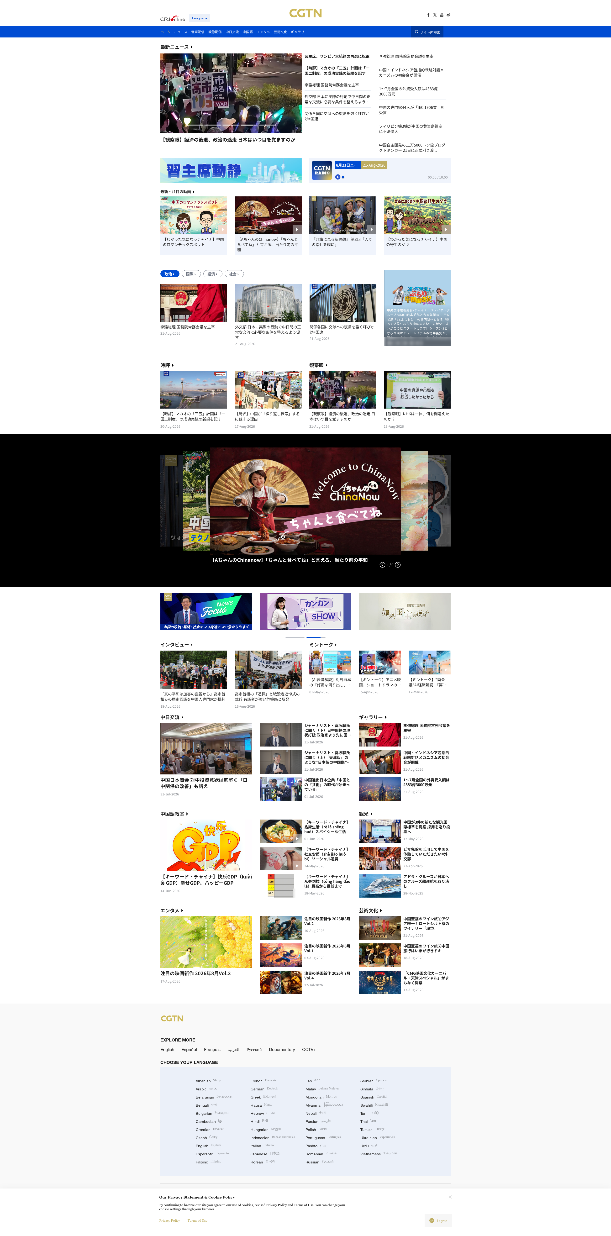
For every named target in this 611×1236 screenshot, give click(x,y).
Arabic (207, 1089)
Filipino (208, 1162)
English (167, 1049)
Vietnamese (379, 1154)
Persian (318, 1121)
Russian (320, 1162)
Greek (263, 1097)
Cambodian (209, 1121)
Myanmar (324, 1105)
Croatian (210, 1129)
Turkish (372, 1129)
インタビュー (174, 644)
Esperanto (212, 1154)
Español (189, 1049)
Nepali (316, 1113)
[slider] (343, 177)
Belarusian (214, 1097)
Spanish (373, 1097)
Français (212, 1049)
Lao (313, 1080)
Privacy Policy (169, 1220)
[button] (194, 125)
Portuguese (323, 1137)
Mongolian (321, 1097)
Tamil (369, 1113)
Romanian (321, 1154)
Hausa (261, 1105)
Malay (322, 1089)
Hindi (259, 1121)
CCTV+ (309, 1049)
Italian (262, 1145)
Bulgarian (212, 1113)
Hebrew (263, 1113)
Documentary (282, 1049)
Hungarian (266, 1129)
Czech (206, 1137)
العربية (233, 1049)
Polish (316, 1129)
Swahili (374, 1105)
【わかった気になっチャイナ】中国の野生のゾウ (416, 242)
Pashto (316, 1145)
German (264, 1089)
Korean (263, 1162)
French (263, 1080)
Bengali (206, 1105)
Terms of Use (197, 1220)
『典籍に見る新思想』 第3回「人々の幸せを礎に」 (342, 242)
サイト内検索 (430, 32)
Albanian (208, 1080)
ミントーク (321, 644)
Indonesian (273, 1137)
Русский (254, 1049)
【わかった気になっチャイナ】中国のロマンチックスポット (193, 242)
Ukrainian (377, 1137)
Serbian (373, 1080)
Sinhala (372, 1089)
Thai (368, 1121)
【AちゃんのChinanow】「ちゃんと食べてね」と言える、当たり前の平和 (267, 244)
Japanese (265, 1154)
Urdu (368, 1145)
